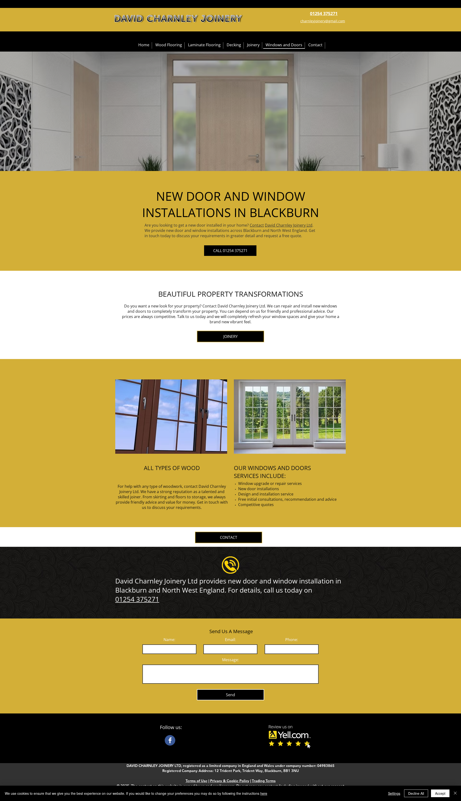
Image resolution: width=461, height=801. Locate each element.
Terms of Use (196, 780)
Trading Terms (264, 780)
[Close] (455, 793)
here (263, 793)
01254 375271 (137, 599)
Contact (257, 225)
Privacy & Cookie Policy (229, 780)
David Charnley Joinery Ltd (288, 225)
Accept (440, 793)
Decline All (416, 793)
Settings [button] (394, 793)
